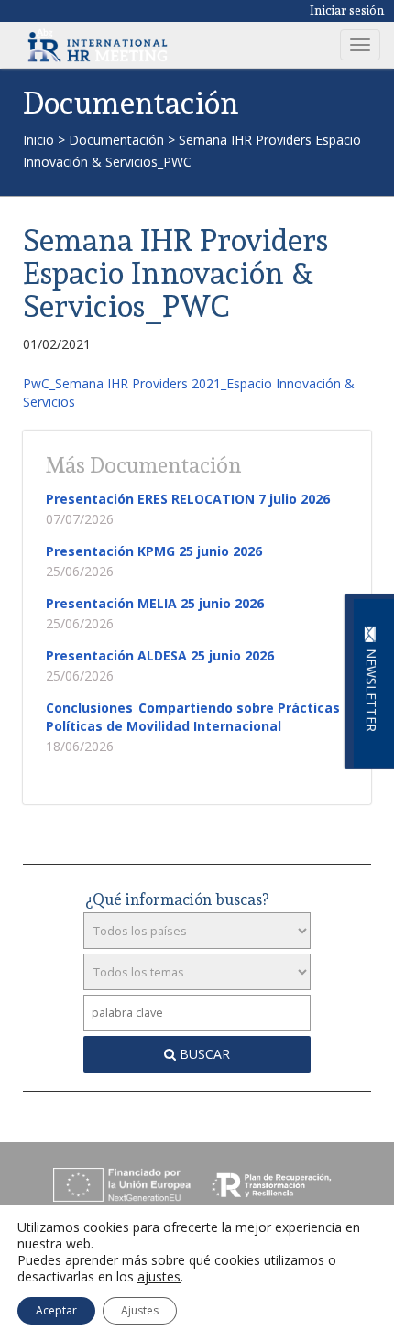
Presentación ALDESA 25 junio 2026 (160, 655)
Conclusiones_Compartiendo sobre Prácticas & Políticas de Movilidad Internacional (200, 717)
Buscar (203, 1054)
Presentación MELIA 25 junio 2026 (155, 603)
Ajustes (140, 1310)
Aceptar (56, 1310)
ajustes (159, 1277)
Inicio (38, 139)
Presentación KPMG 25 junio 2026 (154, 551)
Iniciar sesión (347, 10)
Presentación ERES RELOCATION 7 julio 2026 (188, 498)
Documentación (116, 139)
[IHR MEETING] (97, 45)
